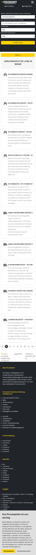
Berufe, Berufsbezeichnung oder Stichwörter (16, 13)
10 (25, 346)
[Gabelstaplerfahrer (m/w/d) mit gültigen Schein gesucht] (18, 223)
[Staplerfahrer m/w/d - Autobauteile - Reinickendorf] (18, 273)
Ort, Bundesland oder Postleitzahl (12, 20)
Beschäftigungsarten (8, 33)
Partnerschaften (9, 425)
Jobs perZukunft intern (11, 398)
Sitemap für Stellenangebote (13, 428)
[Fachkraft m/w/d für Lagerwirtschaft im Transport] (18, 300)
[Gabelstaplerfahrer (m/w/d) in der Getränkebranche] (18, 250)
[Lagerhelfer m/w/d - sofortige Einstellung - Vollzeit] (18, 329)
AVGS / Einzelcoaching (11, 423)
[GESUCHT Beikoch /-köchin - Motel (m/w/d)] (18, 165)
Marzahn (6, 459)
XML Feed (6, 409)
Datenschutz (7, 419)
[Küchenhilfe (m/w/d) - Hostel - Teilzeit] (18, 139)
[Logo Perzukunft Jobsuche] (9, 2)
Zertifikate (6, 421)
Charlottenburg (8, 436)
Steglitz (5, 489)
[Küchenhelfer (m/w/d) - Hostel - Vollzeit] (18, 113)
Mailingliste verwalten (10, 411)
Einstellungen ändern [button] (24, 551)
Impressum (7, 407)
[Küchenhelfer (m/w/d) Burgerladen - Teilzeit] (18, 84)
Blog (4, 400)
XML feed (4, 354)
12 (32, 346)
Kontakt (5, 416)
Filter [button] (17, 55)
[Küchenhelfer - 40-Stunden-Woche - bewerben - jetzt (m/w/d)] (18, 194)
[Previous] (2, 346)
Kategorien (4, 26)
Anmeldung (10, 6)
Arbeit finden (18, 43)
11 (28, 346)
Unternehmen (8, 402)
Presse (5, 405)
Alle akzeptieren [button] (9, 551)
